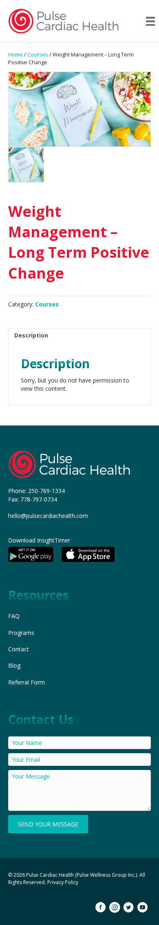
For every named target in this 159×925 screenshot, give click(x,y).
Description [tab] (31, 335)
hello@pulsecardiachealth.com (48, 516)
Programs (21, 633)
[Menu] (150, 21)
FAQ (14, 616)
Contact (18, 649)
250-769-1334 (46, 491)
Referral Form (26, 682)
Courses (37, 54)
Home (15, 54)
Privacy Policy (62, 882)
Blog (14, 665)
